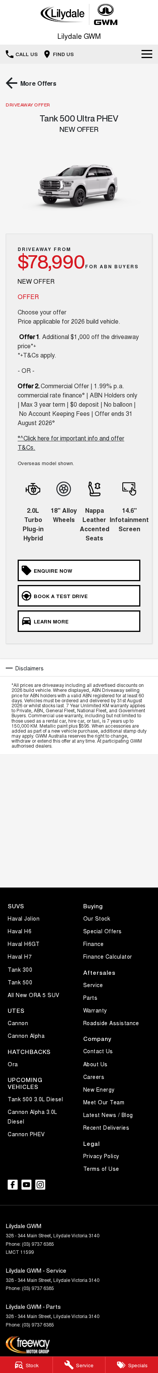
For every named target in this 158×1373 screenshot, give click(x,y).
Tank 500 (20, 982)
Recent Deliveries (106, 1127)
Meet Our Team (104, 1102)
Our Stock (96, 918)
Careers (94, 1076)
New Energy (99, 1089)
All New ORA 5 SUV (33, 995)
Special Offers (102, 931)
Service (93, 985)
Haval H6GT (24, 943)
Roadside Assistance (111, 1023)
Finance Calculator (107, 956)
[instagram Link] (40, 1185)
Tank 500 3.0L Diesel (35, 1099)
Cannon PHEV (26, 1134)
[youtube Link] (26, 1185)
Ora (13, 1064)
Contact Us (98, 1051)
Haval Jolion (24, 918)
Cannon (18, 1023)
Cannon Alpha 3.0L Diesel (32, 1116)
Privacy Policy (101, 1156)
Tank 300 (20, 969)
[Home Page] (79, 14)
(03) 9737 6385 (38, 1243)
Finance (93, 943)
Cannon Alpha (26, 1035)
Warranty (95, 1010)
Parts (90, 997)
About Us (95, 1064)
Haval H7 (19, 956)
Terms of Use (101, 1168)
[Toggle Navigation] (147, 54)
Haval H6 (19, 931)
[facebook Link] (13, 1185)
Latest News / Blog (108, 1115)
